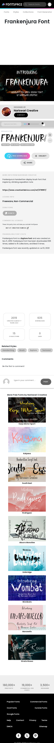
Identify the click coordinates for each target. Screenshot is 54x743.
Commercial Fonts (38, 701)
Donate (11, 213)
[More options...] (49, 140)
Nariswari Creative (26, 110)
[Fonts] (12, 4)
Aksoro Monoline (27, 542)
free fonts (9, 688)
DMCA (9, 726)
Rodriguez (27, 513)
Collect (42, 156)
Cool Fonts (12, 708)
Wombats (27, 602)
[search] (34, 4)
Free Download (19, 156)
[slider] (29, 124)
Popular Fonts (13, 701)
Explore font (26, 238)
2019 (14, 318)
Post (46, 382)
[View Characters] (49, 134)
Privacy (32, 720)
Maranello (27, 631)
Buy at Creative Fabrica (16, 228)
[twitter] (27, 735)
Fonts (6, 12)
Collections (28, 12)
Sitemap (43, 726)
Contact (21, 115)
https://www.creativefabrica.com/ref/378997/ (24, 190)
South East (27, 483)
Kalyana (27, 453)
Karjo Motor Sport (27, 424)
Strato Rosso (27, 661)
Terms (44, 720)
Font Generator (45, 12)
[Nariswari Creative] (7, 112)
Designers (45, 688)
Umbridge (27, 572)
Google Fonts (13, 714)
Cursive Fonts (41, 708)
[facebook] (18, 735)
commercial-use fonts (27, 689)
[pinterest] (35, 735)
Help (9, 720)
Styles (16, 12)
